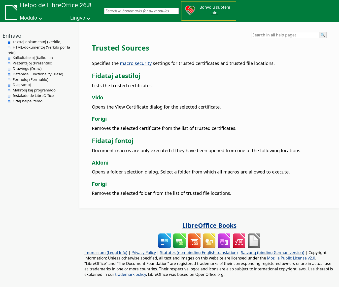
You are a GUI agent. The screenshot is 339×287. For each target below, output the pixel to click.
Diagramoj (22, 84)
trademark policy (130, 274)
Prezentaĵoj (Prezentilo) (32, 62)
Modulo (28, 18)
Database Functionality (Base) (38, 73)
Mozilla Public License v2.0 (291, 258)
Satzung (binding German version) (272, 252)
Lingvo (77, 18)
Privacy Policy (144, 252)
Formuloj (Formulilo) (30, 79)
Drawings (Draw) (27, 68)
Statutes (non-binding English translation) (199, 252)
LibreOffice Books (209, 225)
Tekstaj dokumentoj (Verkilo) (37, 41)
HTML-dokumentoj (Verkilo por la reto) (38, 50)
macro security (136, 63)
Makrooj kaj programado (34, 89)
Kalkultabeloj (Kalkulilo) (33, 57)
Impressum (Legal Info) (105, 252)
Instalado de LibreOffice (33, 95)
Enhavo (11, 35)
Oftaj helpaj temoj (28, 100)
